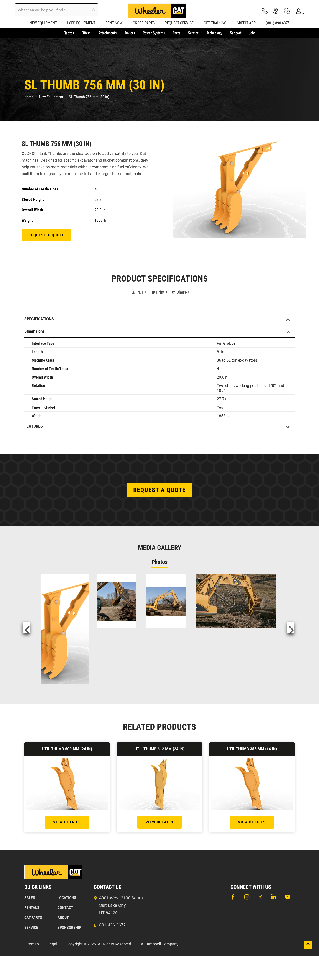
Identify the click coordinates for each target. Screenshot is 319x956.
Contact (65, 907)
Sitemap (31, 944)
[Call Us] (265, 10)
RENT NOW (114, 23)
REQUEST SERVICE (179, 23)
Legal (52, 944)
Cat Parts (33, 917)
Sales (29, 897)
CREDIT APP (246, 23)
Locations (67, 897)
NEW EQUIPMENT (43, 23)
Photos (159, 562)
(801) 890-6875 (278, 23)
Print (160, 292)
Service (31, 927)
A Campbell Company (159, 944)
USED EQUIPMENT (81, 23)
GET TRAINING (215, 23)
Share (181, 292)
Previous (26, 627)
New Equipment (51, 97)
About (63, 917)
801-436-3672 (112, 925)
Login (298, 10)
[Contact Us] (287, 10)
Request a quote (46, 235)
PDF (140, 292)
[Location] (276, 10)
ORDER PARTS (144, 23)
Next (290, 627)
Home (28, 97)
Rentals (31, 907)
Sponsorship (69, 927)
